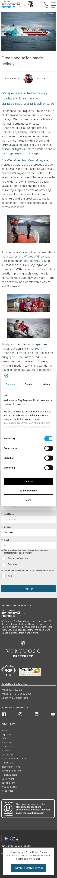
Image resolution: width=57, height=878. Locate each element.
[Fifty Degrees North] (13, 4)
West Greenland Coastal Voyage (27, 160)
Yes (10, 575)
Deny (28, 500)
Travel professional (18, 558)
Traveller (12, 564)
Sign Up (28, 588)
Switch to (28, 868)
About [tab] (46, 384)
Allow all (28, 481)
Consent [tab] (10, 384)
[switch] (48, 448)
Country (7, 527)
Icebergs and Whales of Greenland (28, 256)
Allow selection (28, 490)
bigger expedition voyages (23, 153)
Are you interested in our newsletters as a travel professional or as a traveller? (26, 551)
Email (6, 540)
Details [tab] (28, 384)
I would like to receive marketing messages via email (29, 570)
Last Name (9, 514)
